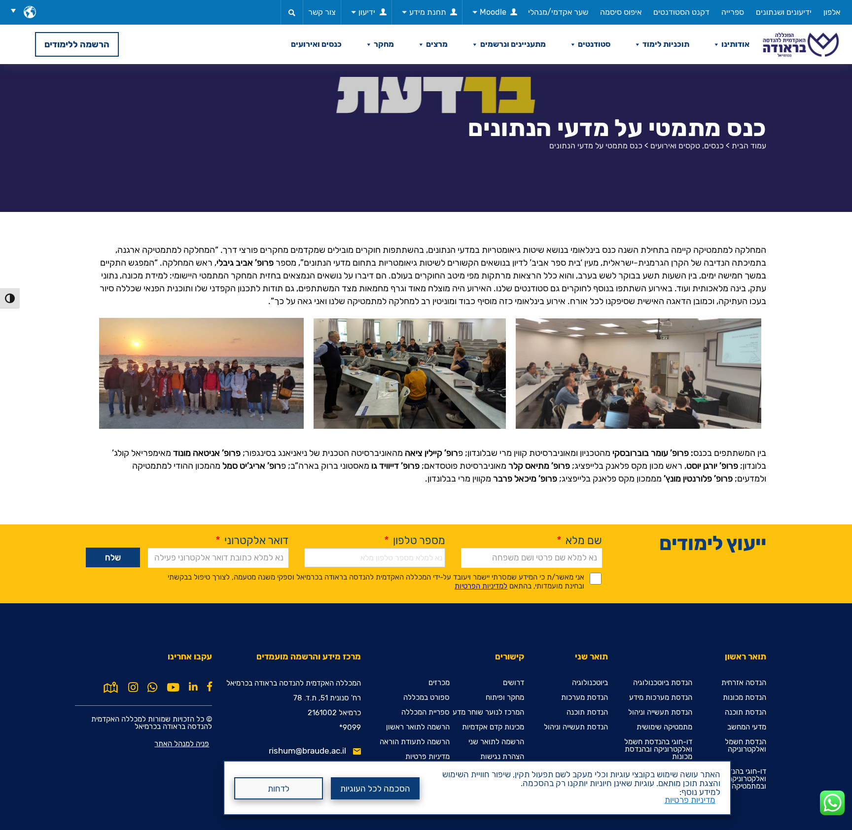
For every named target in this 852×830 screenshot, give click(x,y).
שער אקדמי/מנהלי (558, 12)
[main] (426, 447)
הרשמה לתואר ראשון (418, 727)
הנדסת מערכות (584, 697)
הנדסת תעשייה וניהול (660, 712)
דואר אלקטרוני (251, 540)
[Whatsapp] (152, 687)
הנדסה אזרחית (743, 683)
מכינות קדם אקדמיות (493, 727)
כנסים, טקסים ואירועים (687, 145)
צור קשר (322, 12)
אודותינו (735, 44)
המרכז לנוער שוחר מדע (488, 712)
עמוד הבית (749, 145)
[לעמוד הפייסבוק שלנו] (209, 686)
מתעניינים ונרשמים (513, 44)
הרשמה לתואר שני (496, 742)
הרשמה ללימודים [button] (76, 44)
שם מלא (579, 540)
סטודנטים (594, 44)
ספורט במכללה (426, 697)
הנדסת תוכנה (745, 712)
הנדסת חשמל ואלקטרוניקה (745, 745)
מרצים (437, 44)
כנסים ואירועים (316, 44)
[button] (17, 10)
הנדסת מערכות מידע (660, 697)
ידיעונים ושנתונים (784, 12)
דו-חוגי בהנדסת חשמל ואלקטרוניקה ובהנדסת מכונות (658, 749)
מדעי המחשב (746, 727)
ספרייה (732, 12)
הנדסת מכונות (744, 697)
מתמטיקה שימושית (664, 727)
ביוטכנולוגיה (590, 683)
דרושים (513, 683)
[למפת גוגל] (111, 686)
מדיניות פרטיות (690, 800)
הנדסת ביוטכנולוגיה (662, 683)
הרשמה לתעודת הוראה (415, 742)
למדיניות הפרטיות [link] (481, 586)
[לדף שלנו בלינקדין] (193, 686)
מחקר (384, 44)
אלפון (831, 12)
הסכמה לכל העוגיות (375, 789)
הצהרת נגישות (502, 757)
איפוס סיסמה (620, 12)
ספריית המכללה (425, 712)
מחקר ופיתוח (505, 697)
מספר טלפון (414, 540)
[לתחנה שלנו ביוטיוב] (173, 687)
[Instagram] (133, 687)
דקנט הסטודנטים (681, 12)
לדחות (278, 789)
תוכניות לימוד (665, 44)
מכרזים (439, 683)
